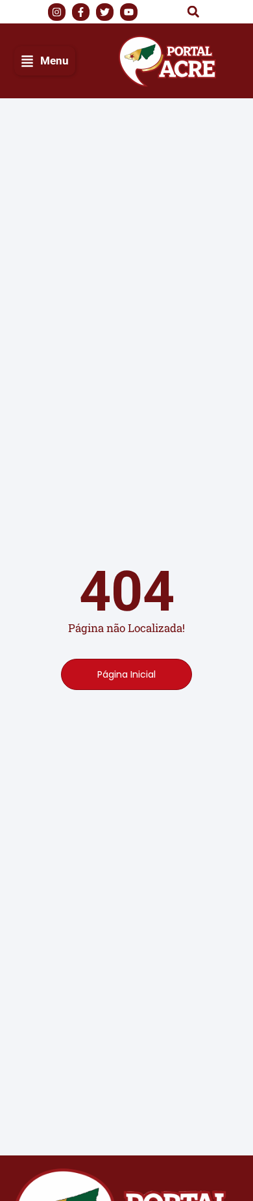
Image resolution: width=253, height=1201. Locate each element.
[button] (193, 11)
